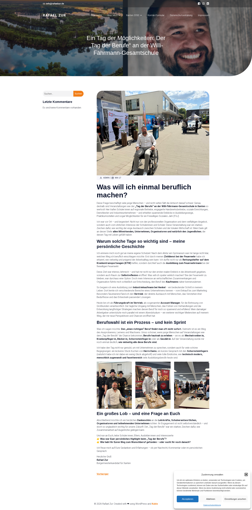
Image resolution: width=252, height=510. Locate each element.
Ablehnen (210, 499)
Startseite (96, 15)
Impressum (203, 15)
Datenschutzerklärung (212, 505)
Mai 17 (118, 178)
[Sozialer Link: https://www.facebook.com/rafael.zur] (198, 3)
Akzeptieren (187, 499)
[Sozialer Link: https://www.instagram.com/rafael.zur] (203, 3)
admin (106, 178)
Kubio (155, 503)
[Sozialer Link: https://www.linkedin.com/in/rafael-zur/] (207, 3)
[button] (246, 474)
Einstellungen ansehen (235, 499)
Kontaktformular (156, 15)
